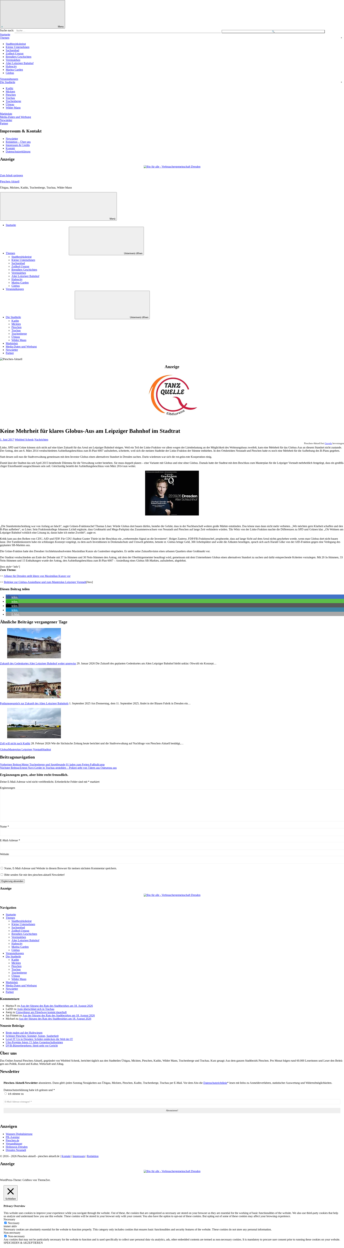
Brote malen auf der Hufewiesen (24, 1032)
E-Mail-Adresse (10, 840)
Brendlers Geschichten (18, 56)
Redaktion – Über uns (18, 141)
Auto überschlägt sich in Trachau (35, 1009)
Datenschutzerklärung (18, 151)
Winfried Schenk (24, 439)
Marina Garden (14, 69)
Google (328, 443)
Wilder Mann (13, 107)
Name (4, 826)
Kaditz (9, 88)
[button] (12, 597)
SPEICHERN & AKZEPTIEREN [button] (23, 1242)
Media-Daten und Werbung (15, 116)
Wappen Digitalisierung (19, 1133)
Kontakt (10, 148)
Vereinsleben (13, 59)
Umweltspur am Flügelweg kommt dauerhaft (41, 1012)
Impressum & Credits (18, 145)
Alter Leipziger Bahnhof (20, 63)
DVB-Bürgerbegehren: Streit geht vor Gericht (32, 1045)
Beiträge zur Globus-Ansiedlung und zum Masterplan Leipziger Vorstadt (45, 582)
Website (4, 854)
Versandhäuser (14, 1143)
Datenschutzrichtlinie (215, 1082)
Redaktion (93, 1156)
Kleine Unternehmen (17, 47)
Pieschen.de (12, 1140)
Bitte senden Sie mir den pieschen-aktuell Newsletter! (34, 874)
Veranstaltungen (9, 78)
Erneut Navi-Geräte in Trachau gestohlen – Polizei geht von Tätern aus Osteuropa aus (58, 767)
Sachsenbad (12, 50)
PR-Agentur (13, 1137)
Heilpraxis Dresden (17, 1146)
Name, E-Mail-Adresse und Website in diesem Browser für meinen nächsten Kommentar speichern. (60, 868)
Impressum (79, 1156)
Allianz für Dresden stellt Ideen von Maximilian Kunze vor (37, 575)
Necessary (14, 1223)
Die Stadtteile (7, 82)
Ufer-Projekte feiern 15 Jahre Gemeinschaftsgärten (34, 1042)
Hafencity (11, 66)
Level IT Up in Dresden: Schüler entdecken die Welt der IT (39, 1039)
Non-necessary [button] (12, 1232)
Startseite (5, 34)
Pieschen (11, 94)
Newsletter (6, 120)
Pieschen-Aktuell (9, 181)
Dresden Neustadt (16, 1150)
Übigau (10, 104)
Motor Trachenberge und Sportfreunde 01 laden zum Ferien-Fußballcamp (52, 764)
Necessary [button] (9, 1219)
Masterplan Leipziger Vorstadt (25, 749)
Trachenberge (13, 101)
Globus (10, 72)
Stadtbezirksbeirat (16, 43)
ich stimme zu (15, 1093)
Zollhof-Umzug (14, 53)
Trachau (10, 97)
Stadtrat (46, 749)
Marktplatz (6, 113)
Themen (4, 37)
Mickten (10, 91)
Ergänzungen (7, 787)
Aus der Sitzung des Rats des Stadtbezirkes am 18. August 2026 (56, 1005)
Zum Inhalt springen (11, 175)
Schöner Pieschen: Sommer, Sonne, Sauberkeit (32, 1035)
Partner (4, 123)
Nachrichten (41, 439)
